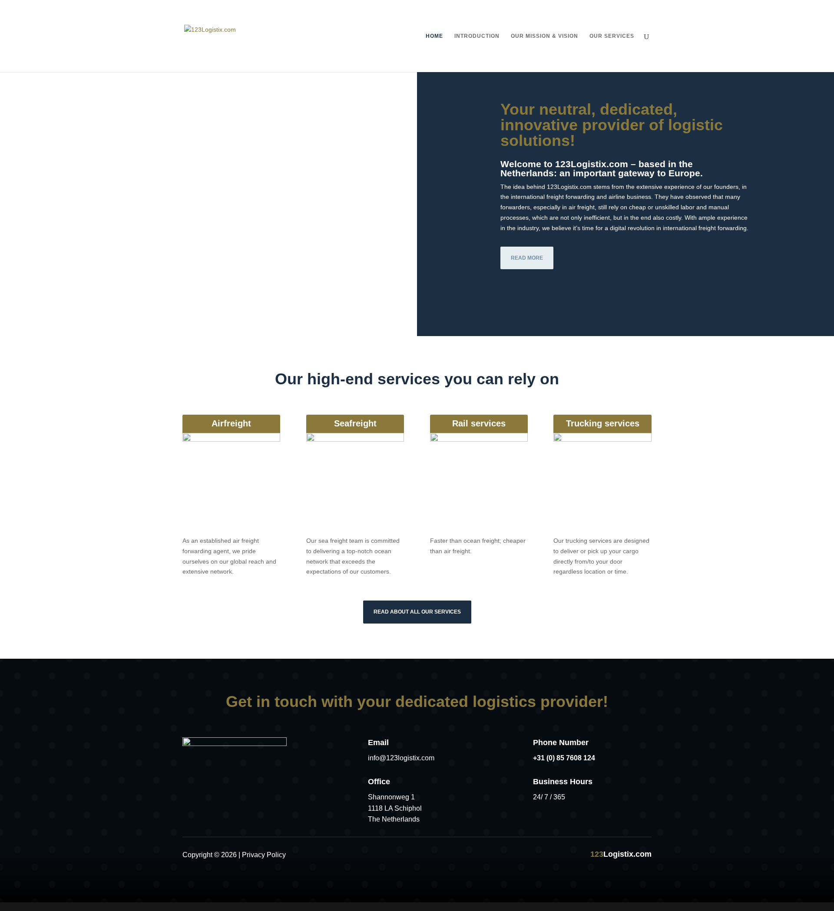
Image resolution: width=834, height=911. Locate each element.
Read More (527, 258)
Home (434, 36)
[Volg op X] (417, 854)
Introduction (477, 36)
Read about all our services (417, 612)
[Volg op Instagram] (439, 854)
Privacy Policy (264, 854)
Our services (611, 36)
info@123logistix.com (401, 758)
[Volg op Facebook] (394, 854)
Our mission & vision (544, 36)
